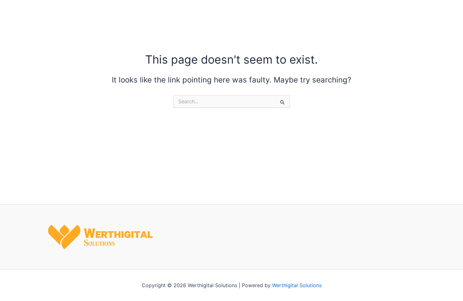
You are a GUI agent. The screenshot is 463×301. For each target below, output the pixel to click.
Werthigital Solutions (297, 285)
